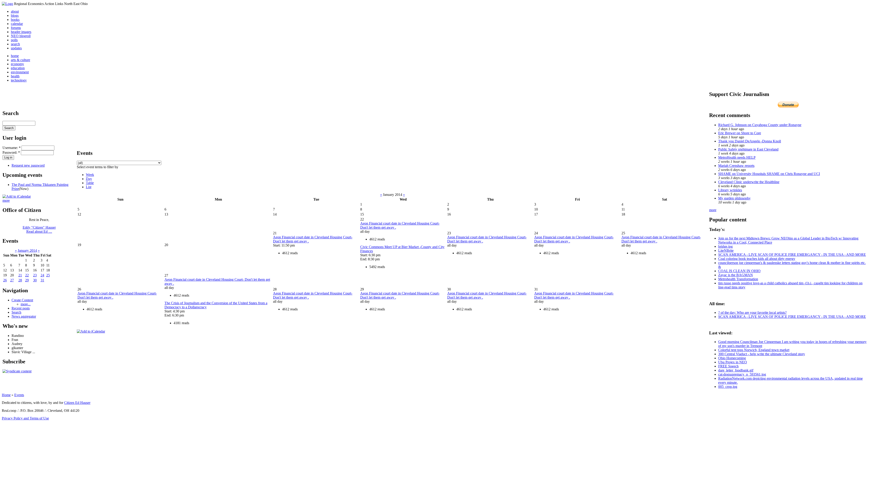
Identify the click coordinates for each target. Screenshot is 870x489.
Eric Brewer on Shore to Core (739, 133)
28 (20, 280)
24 (42, 275)
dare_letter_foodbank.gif (735, 370)
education (18, 68)
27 (12, 280)
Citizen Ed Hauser (77, 403)
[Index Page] (7, 4)
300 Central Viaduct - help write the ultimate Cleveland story (761, 354)
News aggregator (24, 316)
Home (6, 395)
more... (26, 304)
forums (16, 28)
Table (90, 183)
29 (27, 280)
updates (16, 48)
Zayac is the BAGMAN (735, 275)
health (15, 76)
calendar (17, 24)
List (88, 187)
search (15, 44)
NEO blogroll (21, 36)
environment (20, 72)
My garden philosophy (734, 198)
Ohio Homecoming (732, 358)
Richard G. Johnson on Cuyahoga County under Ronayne (759, 125)
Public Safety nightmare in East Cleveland (748, 149)
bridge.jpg (725, 246)
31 (42, 280)
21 (20, 275)
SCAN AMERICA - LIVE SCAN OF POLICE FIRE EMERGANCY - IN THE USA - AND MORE (792, 254)
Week (90, 175)
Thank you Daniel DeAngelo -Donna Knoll (749, 141)
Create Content (22, 300)
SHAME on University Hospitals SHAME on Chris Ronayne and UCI (769, 174)
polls (14, 40)
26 (5, 280)
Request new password (28, 165)
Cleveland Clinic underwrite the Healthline (748, 182)
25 (48, 275)
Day (89, 179)
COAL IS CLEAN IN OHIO (739, 271)
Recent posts (21, 308)
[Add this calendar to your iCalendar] (16, 196)
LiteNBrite (726, 250)
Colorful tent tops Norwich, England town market (753, 350)
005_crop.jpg (727, 386)
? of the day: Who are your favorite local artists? (752, 312)
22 (27, 275)
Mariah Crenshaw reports (736, 166)
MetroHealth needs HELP (737, 157)
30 (35, 280)
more (6, 200)
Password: (11, 152)
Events (19, 395)
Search (16, 312)
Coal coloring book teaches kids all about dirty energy (756, 259)
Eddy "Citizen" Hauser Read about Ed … (39, 229)
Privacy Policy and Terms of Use (25, 418)
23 (35, 275)
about (15, 11)
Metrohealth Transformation (738, 279)
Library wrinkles (730, 190)
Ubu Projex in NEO (732, 362)
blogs (15, 15)
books (15, 20)
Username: (11, 148)
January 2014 (27, 250)
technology (19, 80)
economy (17, 64)
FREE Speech (728, 366)
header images (21, 32)
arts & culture (20, 60)
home (15, 56)
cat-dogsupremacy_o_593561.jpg (742, 374)
